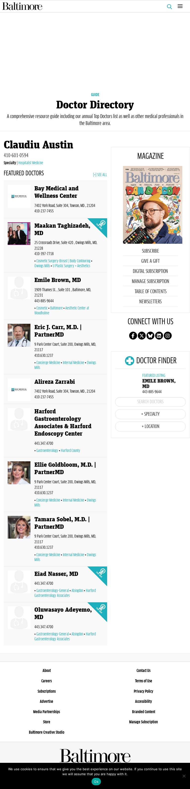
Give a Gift (150, 261)
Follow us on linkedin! (159, 336)
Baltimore (56, 308)
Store (46, 722)
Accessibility (143, 702)
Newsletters (150, 301)
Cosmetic (42, 308)
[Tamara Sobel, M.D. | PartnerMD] (19, 540)
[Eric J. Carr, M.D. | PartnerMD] (19, 348)
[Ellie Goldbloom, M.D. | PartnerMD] (19, 485)
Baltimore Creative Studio (46, 732)
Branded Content (143, 712)
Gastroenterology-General (52, 591)
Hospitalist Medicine (30, 163)
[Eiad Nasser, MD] (19, 585)
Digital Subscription (150, 271)
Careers (46, 681)
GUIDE (95, 95)
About (47, 671)
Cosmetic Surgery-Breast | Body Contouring (63, 261)
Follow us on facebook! (133, 336)
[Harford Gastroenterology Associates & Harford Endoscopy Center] (19, 431)
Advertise (46, 702)
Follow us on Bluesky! (150, 336)
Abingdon (77, 591)
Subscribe (150, 251)
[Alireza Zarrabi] (19, 390)
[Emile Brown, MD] (19, 297)
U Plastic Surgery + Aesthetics (71, 266)
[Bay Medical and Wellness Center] (19, 200)
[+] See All (100, 175)
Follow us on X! (142, 336)
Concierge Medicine (48, 363)
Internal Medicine (73, 363)
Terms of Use (143, 681)
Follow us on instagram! (168, 336)
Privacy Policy (143, 691)
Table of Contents (150, 291)
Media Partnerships (46, 712)
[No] (183, 775)
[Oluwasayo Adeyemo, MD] (19, 625)
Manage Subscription (150, 281)
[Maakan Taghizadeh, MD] (19, 246)
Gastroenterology (47, 451)
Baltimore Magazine (93, 6)
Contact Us (143, 671)
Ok (96, 782)
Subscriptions (47, 691)
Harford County (70, 451)
